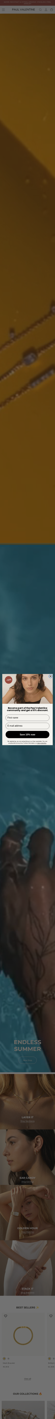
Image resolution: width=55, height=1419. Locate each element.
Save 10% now (27, 734)
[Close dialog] (50, 676)
